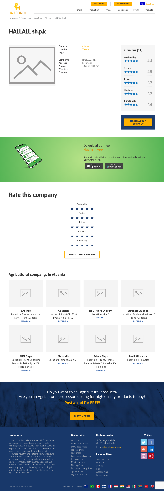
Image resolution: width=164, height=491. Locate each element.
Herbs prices (77, 459)
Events (136, 10)
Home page (13, 18)
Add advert (99, 4)
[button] (147, 3)
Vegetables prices (79, 474)
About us (100, 462)
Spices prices (77, 471)
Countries (150, 4)
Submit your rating (82, 254)
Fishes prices (77, 440)
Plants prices (77, 465)
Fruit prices (76, 452)
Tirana (85, 49)
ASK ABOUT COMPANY (139, 122)
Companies (123, 10)
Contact (99, 465)
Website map (102, 471)
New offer (82, 415)
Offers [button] (79, 10)
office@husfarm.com (111, 447)
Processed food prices (81, 468)
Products (149, 10)
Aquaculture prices (79, 443)
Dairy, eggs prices (79, 446)
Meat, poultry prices (80, 462)
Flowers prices (77, 449)
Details (26, 321)
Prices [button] (108, 10)
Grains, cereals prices (81, 456)
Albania (48, 18)
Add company (123, 4)
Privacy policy (102, 475)
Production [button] (94, 10)
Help (98, 468)
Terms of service (103, 459)
